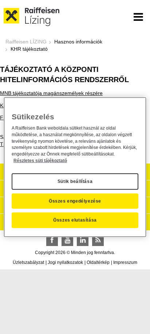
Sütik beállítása (75, 181)
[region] (75, 167)
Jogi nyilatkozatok (65, 262)
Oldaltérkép (98, 262)
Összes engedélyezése (75, 200)
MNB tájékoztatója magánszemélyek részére (51, 93)
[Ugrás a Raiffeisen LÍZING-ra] (32, 16)
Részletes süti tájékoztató (40, 160)
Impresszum (125, 262)
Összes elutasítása (75, 220)
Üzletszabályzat (28, 262)
